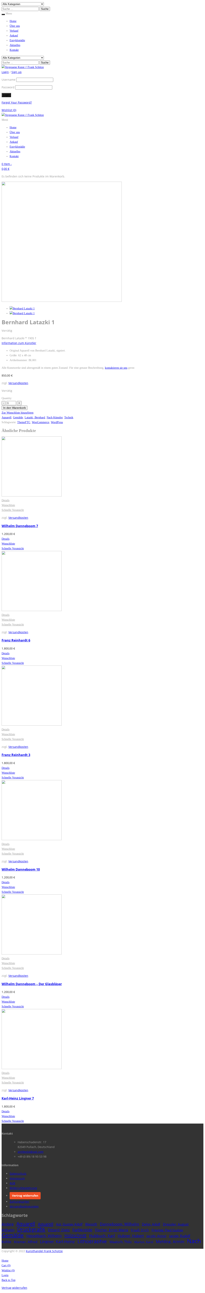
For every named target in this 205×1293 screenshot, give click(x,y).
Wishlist (9, 110)
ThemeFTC (23, 422)
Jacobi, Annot (156, 1236)
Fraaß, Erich (140, 1230)
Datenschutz (18, 1173)
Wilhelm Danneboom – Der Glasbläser (32, 984)
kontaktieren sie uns (116, 367)
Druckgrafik (31, 1229)
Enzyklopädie (17, 40)
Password (8, 87)
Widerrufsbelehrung (23, 1188)
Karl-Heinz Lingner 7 (18, 1098)
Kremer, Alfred (25, 1242)
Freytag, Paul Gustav (167, 1230)
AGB (12, 1183)
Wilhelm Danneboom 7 (20, 526)
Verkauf (14, 30)
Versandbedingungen (24, 1206)
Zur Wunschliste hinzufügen (17, 412)
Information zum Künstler (19, 343)
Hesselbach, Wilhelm (44, 1235)
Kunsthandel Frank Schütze (44, 1251)
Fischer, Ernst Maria (111, 1230)
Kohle (6, 1241)
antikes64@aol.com (30, 1152)
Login (5, 1275)
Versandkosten (18, 383)
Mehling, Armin (170, 1241)
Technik (68, 417)
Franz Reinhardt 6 (16, 640)
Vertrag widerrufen (25, 1195)
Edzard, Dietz (59, 1230)
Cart (6, 1265)
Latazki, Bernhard (35, 417)
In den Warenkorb (14, 407)
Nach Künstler (55, 417)
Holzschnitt (75, 1235)
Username (8, 80)
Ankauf (14, 35)
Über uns (15, 25)
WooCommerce (40, 422)
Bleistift (91, 1224)
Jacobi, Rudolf (179, 1236)
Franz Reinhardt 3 (16, 755)
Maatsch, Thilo (121, 1242)
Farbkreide (82, 1230)
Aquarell (6, 417)
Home (13, 21)
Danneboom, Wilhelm (119, 1224)
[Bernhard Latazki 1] (22, 308)
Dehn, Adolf (151, 1224)
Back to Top (8, 1280)
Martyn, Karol (143, 1242)
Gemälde (18, 417)
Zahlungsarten (19, 1201)
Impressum (17, 1178)
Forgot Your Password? (17, 102)
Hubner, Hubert (131, 1235)
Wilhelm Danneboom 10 (21, 869)
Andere (8, 1224)
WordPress (57, 422)
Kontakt (14, 49)
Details (5, 500)
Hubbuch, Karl (102, 1235)
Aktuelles (15, 45)
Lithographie (92, 1241)
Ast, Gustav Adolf (69, 1224)
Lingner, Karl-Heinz (57, 1241)
